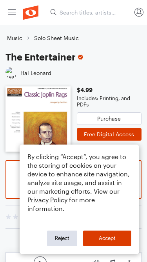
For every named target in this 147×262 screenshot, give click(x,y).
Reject (62, 238)
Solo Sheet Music (56, 38)
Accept (107, 238)
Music (14, 38)
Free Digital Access (109, 134)
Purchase (109, 118)
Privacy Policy (47, 199)
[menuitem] (12, 12)
